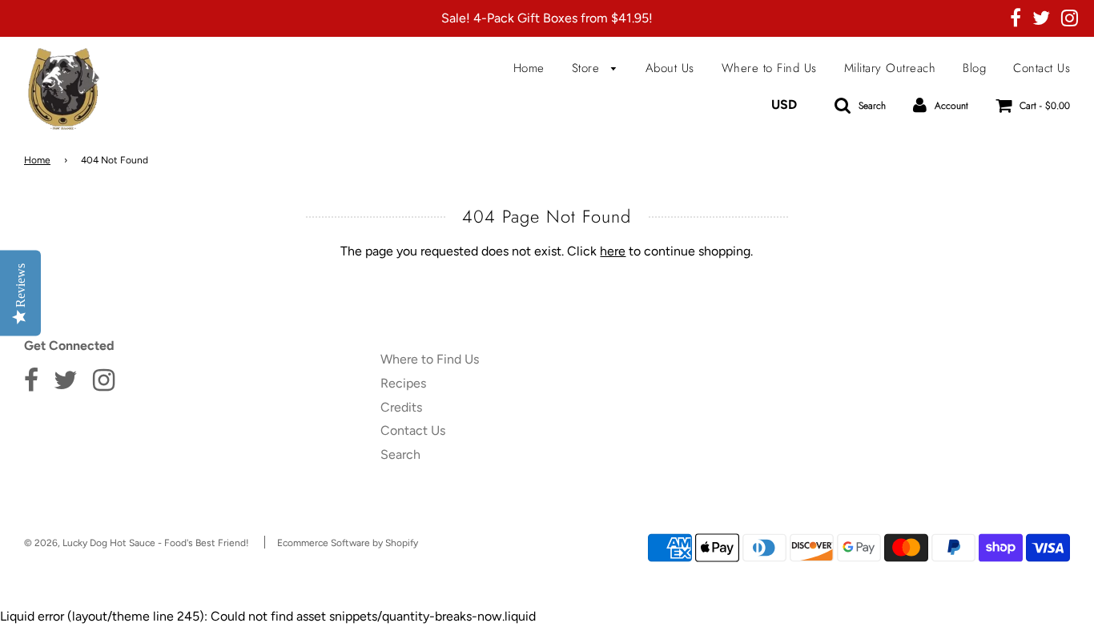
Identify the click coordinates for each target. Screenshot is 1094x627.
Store (588, 68)
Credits (401, 407)
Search (400, 454)
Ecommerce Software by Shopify (347, 543)
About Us (670, 68)
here (612, 251)
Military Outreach (890, 68)
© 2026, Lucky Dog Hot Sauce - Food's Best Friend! (136, 543)
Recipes (403, 383)
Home (529, 68)
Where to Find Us (769, 68)
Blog (974, 68)
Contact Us (1041, 68)
